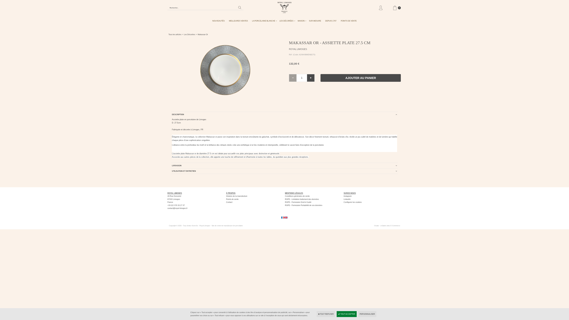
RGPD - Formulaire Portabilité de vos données (303, 205)
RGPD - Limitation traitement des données (302, 199)
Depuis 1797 (331, 21)
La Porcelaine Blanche (263, 21)
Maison (301, 21)
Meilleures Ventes (238, 21)
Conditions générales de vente (297, 196)
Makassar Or (203, 34)
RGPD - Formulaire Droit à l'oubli (298, 202)
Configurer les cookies (353, 202)
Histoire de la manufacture (236, 196)
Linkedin (347, 199)
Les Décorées (286, 21)
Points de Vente (349, 21)
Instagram (348, 196)
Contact (229, 202)
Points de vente (232, 199)
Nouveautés (218, 21)
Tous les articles (174, 34)
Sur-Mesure (315, 21)
